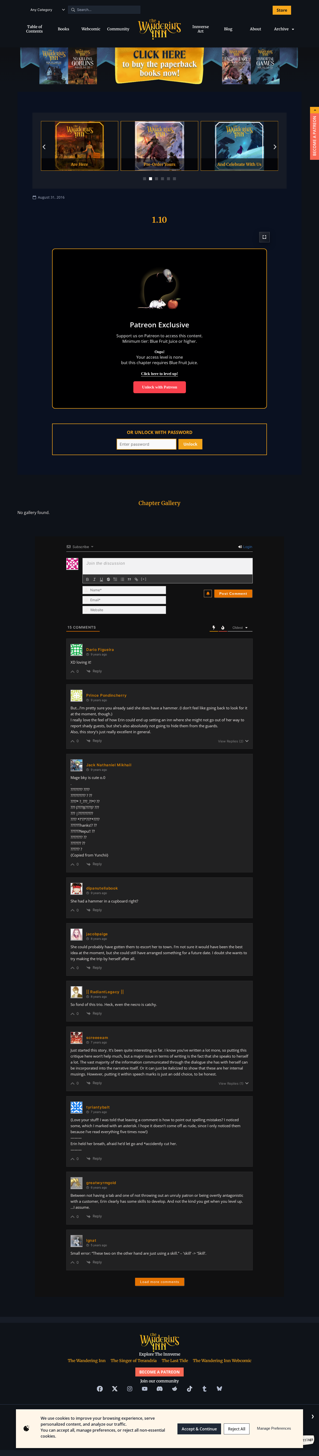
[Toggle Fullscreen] (264, 237)
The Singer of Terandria (134, 1360)
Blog (228, 29)
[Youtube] (144, 1388)
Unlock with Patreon (159, 387)
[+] (144, 579)
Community (118, 29)
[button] (44, 147)
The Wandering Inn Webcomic (222, 1360)
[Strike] (108, 579)
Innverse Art (200, 29)
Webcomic (90, 29)
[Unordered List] (122, 579)
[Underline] (101, 579)
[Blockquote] (129, 579)
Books (63, 29)
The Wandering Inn (87, 1360)
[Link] (136, 579)
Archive (281, 29)
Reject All (236, 1429)
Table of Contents (34, 29)
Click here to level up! (159, 374)
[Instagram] (129, 1388)
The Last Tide (175, 1360)
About (255, 29)
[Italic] (94, 579)
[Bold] (87, 579)
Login (247, 547)
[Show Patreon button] (314, 110)
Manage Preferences (274, 1428)
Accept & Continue (199, 1429)
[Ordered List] (115, 579)
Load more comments (159, 1282)
